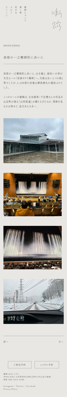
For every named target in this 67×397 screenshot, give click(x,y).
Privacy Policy (10, 389)
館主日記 (6, 11)
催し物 (21, 10)
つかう (11, 10)
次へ (61, 342)
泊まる (16, 10)
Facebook (31, 386)
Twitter (20, 386)
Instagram (8, 386)
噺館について (25, 14)
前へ (5, 342)
